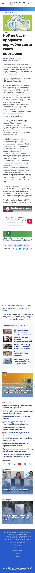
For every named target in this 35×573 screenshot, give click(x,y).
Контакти (17, 554)
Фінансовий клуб (14, 60)
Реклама (17, 548)
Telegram (14, 240)
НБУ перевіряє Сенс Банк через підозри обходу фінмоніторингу (22, 332)
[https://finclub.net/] (17, 3)
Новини (6, 32)
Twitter (27, 240)
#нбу (10, 245)
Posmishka (21, 570)
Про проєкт (17, 545)
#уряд (26, 245)
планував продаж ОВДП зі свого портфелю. (16, 123)
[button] (31, 3)
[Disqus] (17, 276)
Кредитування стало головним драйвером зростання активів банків (21, 362)
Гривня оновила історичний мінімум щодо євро (21, 354)
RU (28, 3)
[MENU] (3, 3)
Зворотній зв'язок (17, 551)
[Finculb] (4, 464)
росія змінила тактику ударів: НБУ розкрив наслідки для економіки (22, 346)
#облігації (18, 245)
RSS (17, 556)
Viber (21, 240)
